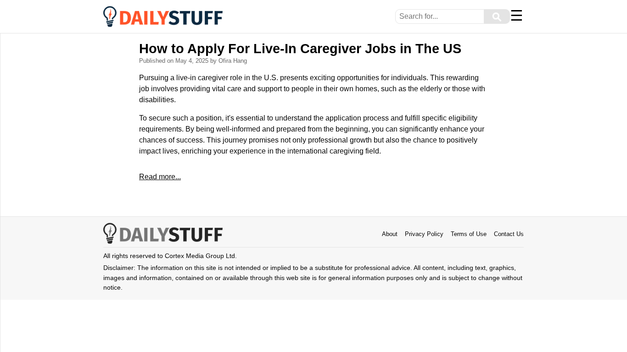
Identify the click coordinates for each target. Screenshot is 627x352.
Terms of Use (469, 234)
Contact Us (509, 234)
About (389, 234)
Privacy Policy (424, 234)
